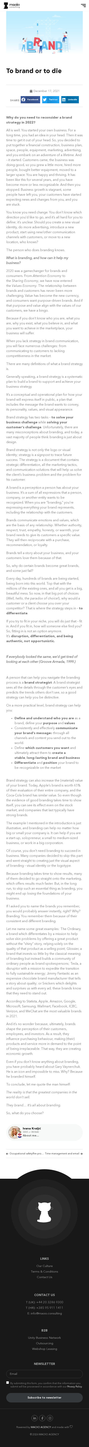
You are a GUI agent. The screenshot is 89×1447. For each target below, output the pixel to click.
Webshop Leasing (44, 1349)
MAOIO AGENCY (41, 1427)
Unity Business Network (44, 1338)
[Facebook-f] (42, 1418)
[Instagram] (50, 1418)
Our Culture (44, 1266)
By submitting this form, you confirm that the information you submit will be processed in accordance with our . (46, 1385)
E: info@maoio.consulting (44, 1313)
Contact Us (44, 1277)
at (34, 1132)
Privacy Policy (74, 1387)
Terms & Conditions (44, 1271)
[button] (82, 5)
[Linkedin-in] (34, 1418)
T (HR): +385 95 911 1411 (44, 1308)
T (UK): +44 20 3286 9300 (44, 1302)
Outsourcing (44, 1343)
